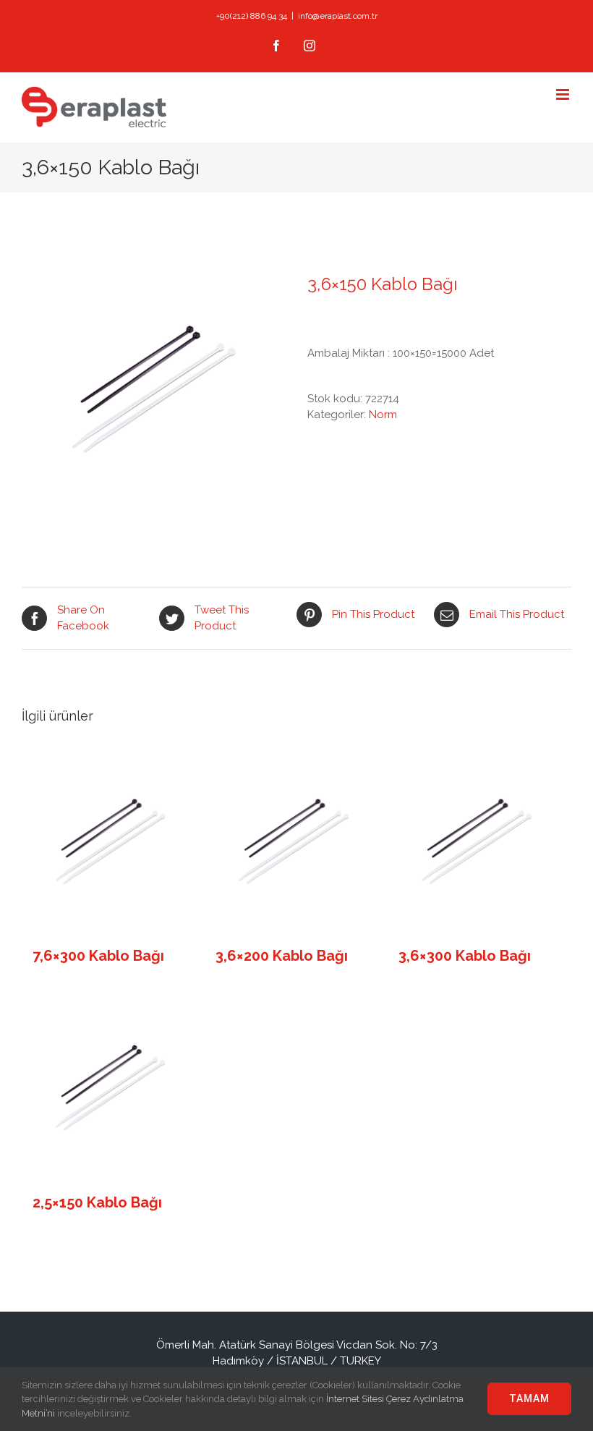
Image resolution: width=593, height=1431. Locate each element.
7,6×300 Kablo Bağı (98, 955)
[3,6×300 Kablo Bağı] (476, 841)
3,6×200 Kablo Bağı (282, 955)
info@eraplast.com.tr (337, 16)
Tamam (529, 1398)
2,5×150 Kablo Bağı (97, 1202)
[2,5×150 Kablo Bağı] (110, 1087)
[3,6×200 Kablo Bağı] (293, 841)
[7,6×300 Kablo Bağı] (110, 841)
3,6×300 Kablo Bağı (464, 955)
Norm (383, 414)
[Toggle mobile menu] (563, 94)
